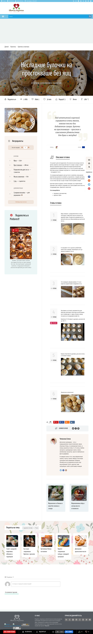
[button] (3, 16)
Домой (7, 47)
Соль (15, 181)
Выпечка (13, 47)
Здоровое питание (28, 528)
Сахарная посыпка (19, 192)
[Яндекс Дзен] (78, 1)
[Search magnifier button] (90, 16)
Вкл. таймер (69, 632)
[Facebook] (81, 1)
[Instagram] (83, 1)
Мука (15, 161)
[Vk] (74, 1)
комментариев (63, 428)
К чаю (36, 528)
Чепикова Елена (65, 439)
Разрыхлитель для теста (21, 169)
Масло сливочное (19, 177)
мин (61, 632)
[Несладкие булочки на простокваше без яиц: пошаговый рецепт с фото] (21, 243)
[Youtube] (91, 1)
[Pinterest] (86, 1)
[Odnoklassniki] (76, 1)
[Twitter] (88, 1)
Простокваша (18, 165)
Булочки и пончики (23, 47)
